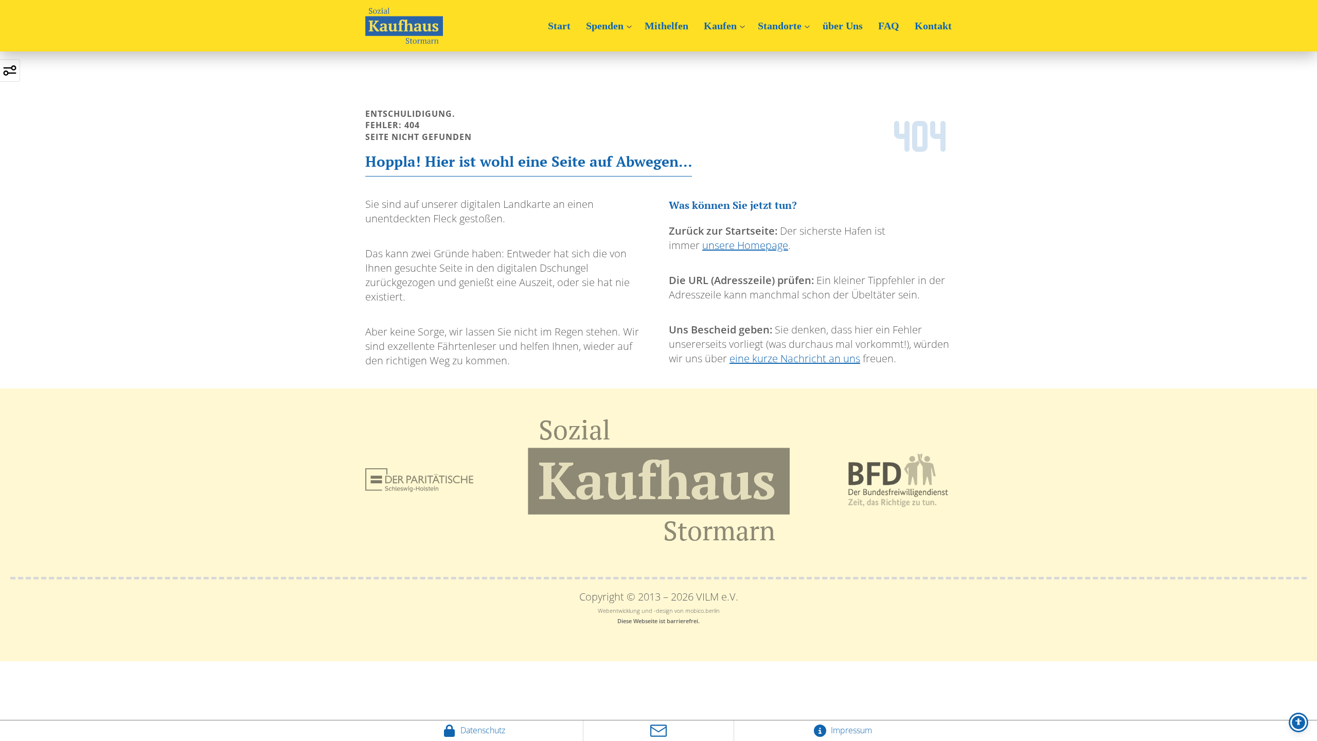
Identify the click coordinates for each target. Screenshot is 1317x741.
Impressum (850, 730)
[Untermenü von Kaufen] (742, 26)
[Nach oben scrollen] (658, 719)
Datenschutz (481, 730)
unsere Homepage (745, 245)
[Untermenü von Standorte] (807, 26)
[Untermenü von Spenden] (629, 26)
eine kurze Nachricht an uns (794, 358)
